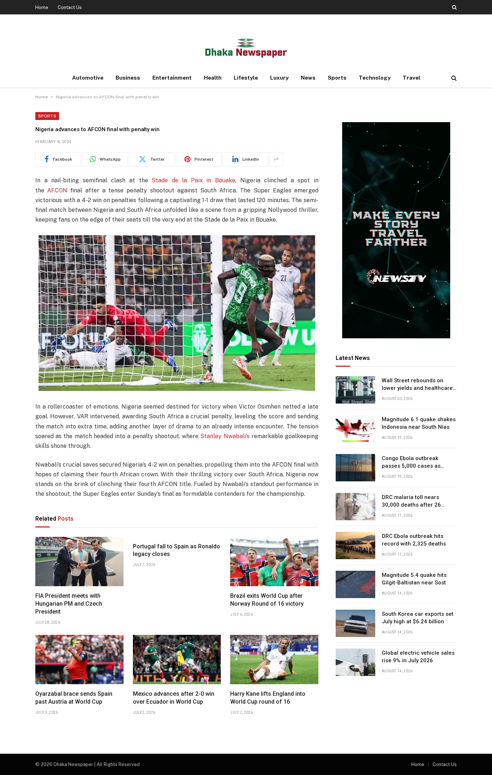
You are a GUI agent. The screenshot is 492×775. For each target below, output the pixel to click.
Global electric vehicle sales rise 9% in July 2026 (418, 657)
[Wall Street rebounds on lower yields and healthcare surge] (355, 390)
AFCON (57, 190)
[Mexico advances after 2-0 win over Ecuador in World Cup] (177, 660)
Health (213, 78)
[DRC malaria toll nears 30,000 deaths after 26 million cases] (355, 506)
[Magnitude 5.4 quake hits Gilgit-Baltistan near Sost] (355, 584)
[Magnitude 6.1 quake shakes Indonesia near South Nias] (355, 428)
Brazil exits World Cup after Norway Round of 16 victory (267, 599)
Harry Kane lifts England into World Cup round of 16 (267, 697)
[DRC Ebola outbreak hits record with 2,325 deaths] (355, 545)
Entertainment (172, 78)
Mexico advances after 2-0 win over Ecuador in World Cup (173, 697)
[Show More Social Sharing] (276, 159)
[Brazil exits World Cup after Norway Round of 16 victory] (274, 562)
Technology (374, 78)
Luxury (279, 78)
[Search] (454, 7)
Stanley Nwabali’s (224, 436)
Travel (411, 78)
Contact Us (70, 7)
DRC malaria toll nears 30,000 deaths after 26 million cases (411, 501)
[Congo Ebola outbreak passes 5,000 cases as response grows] (355, 467)
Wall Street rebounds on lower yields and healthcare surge (417, 384)
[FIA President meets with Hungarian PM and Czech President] (79, 562)
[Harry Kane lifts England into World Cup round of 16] (274, 660)
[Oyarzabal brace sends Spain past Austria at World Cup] (79, 660)
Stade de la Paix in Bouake (193, 180)
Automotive (87, 78)
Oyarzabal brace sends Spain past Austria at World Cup (73, 697)
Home (41, 7)
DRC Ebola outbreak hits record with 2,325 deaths (414, 540)
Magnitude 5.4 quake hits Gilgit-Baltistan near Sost (414, 579)
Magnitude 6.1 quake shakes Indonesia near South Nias (419, 423)
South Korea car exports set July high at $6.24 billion (417, 618)
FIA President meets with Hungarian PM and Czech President (68, 603)
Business (128, 78)
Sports (337, 78)
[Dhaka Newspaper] (246, 45)
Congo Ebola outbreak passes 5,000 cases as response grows (411, 462)
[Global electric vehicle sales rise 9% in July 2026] (355, 662)
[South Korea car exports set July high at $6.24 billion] (355, 623)
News (308, 78)
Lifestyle (246, 78)
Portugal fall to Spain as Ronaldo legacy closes (176, 550)
